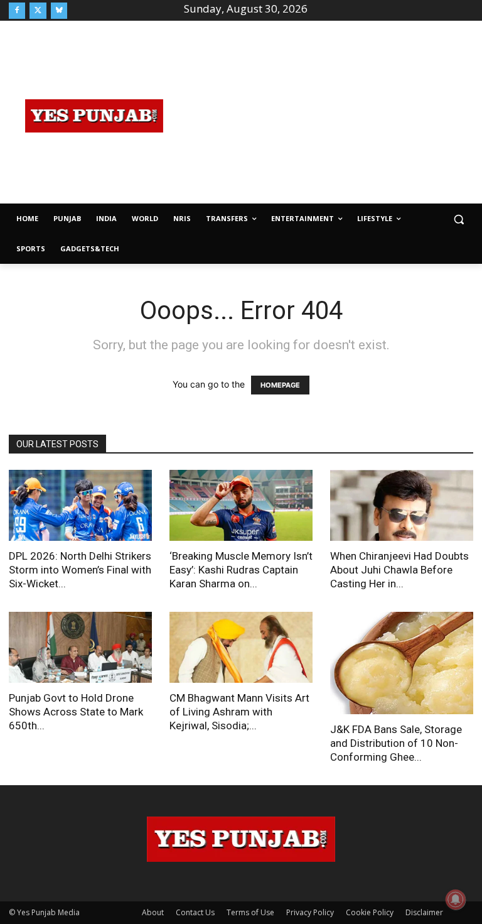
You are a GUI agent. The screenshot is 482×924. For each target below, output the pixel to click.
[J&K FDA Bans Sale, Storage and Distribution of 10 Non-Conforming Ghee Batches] (401, 663)
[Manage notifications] (456, 899)
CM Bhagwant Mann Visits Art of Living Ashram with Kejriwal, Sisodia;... (239, 712)
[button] (458, 219)
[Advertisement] (330, 114)
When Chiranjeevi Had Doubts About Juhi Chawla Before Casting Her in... (399, 570)
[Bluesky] (59, 11)
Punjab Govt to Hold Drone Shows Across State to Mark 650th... (76, 712)
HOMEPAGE (280, 385)
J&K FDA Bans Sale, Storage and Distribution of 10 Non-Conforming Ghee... (396, 743)
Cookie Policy (370, 912)
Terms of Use (250, 912)
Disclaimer (424, 912)
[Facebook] (17, 11)
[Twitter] (37, 11)
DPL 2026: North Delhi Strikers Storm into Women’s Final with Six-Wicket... (80, 570)
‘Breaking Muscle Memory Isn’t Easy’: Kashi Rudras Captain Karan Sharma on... (241, 570)
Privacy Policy (310, 912)
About (153, 912)
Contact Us (195, 912)
